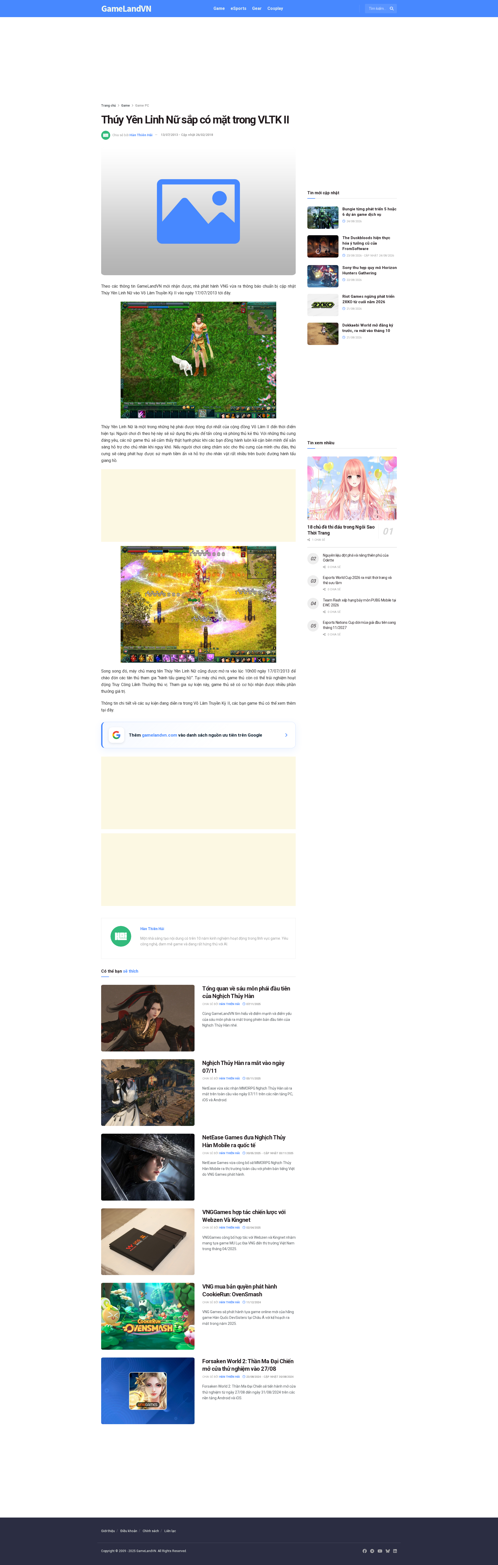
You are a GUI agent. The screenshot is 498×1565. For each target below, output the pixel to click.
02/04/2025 (253, 1227)
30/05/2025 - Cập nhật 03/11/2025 (269, 1153)
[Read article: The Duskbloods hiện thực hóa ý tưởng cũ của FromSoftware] (322, 246)
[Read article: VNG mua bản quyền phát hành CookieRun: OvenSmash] (148, 1316)
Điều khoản (128, 1531)
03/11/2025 (253, 1078)
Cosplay (275, 8)
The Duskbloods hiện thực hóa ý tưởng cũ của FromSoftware (366, 243)
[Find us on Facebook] (365, 1551)
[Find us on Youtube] (380, 1551)
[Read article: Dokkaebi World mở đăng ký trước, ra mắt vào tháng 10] (322, 334)
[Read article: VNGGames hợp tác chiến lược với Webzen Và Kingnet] (148, 1241)
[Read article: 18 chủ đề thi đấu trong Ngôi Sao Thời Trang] (352, 488)
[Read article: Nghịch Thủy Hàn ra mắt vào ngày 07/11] (148, 1092)
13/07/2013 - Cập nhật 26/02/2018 (187, 135)
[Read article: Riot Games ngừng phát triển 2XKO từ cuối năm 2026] (322, 305)
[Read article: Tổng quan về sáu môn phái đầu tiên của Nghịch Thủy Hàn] (148, 1018)
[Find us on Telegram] (372, 1551)
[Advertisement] (249, 61)
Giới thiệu (108, 1531)
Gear (257, 8)
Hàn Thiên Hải (141, 135)
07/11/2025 (253, 1004)
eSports (238, 8)
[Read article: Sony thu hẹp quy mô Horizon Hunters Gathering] (322, 276)
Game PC (142, 105)
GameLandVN (126, 8)
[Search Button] (392, 8)
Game (219, 8)
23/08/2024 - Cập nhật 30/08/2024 (269, 1377)
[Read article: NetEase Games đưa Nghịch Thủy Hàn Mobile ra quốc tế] (148, 1167)
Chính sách (151, 1531)
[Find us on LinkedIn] (395, 1551)
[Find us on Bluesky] (388, 1551)
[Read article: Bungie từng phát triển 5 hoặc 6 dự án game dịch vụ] (322, 217)
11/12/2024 (253, 1302)
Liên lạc (170, 1531)
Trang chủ (108, 105)
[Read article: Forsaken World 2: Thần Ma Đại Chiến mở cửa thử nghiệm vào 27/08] (148, 1391)
